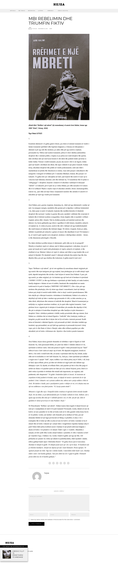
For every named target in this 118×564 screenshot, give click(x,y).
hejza (46, 473)
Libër (50, 28)
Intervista (31, 10)
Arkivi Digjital (63, 10)
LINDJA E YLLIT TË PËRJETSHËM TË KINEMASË (18, 554)
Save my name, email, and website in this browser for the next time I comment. (55, 519)
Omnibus (50, 10)
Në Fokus (22, 10)
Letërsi (40, 10)
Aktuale (13, 10)
